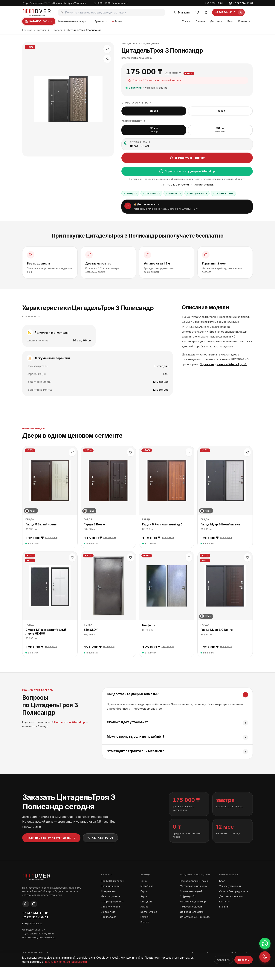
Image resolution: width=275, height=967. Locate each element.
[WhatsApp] (25, 904)
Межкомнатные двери (72, 21)
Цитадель (56, 29)
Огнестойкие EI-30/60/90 (195, 916)
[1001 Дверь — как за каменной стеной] (37, 12)
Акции (118, 21)
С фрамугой (187, 896)
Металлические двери (193, 885)
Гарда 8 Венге (94, 524)
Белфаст (148, 625)
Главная (27, 29)
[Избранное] (197, 12)
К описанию (29, 316)
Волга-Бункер (148, 911)
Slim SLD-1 (91, 630)
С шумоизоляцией (191, 891)
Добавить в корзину (190, 157)
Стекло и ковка (110, 906)
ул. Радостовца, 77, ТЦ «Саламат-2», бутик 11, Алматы (56, 3)
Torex (143, 880)
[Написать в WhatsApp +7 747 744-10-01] (265, 943)
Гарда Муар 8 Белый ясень (220, 524)
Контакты (244, 21)
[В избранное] (107, 49)
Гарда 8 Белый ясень (40, 524)
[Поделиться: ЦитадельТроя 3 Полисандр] (107, 59)
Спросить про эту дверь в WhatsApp (190, 171)
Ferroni (144, 916)
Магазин (184, 12)
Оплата (200, 21)
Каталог (41, 29)
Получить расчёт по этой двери (49, 837)
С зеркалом (108, 891)
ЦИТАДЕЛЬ (128, 43)
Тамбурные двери (191, 906)
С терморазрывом (112, 901)
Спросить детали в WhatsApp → (223, 364)
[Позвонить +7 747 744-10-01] (265, 957)
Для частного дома (192, 911)
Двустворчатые (110, 896)
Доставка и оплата (231, 896)
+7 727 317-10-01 (213, 3)
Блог (230, 21)
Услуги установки (230, 885)
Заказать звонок (203, 184)
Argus (143, 896)
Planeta (144, 922)
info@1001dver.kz (32, 923)
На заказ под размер (193, 901)
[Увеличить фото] (68, 99)
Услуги (186, 21)
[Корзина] (206, 12)
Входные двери (149, 43)
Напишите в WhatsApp (69, 722)
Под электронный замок (194, 880)
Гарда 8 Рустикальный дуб (162, 524)
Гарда (144, 891)
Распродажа (108, 916)
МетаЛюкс (146, 885)
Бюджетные (108, 911)
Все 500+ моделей (112, 880)
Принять (243, 959)
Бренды (99, 21)
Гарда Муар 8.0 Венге (217, 630)
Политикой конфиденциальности (65, 961)
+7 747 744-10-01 (243, 3)
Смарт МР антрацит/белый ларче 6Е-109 (45, 631)
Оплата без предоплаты (233, 891)
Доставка (216, 21)
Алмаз (144, 906)
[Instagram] (33, 904)
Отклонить (223, 959)
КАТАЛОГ (39, 21)
